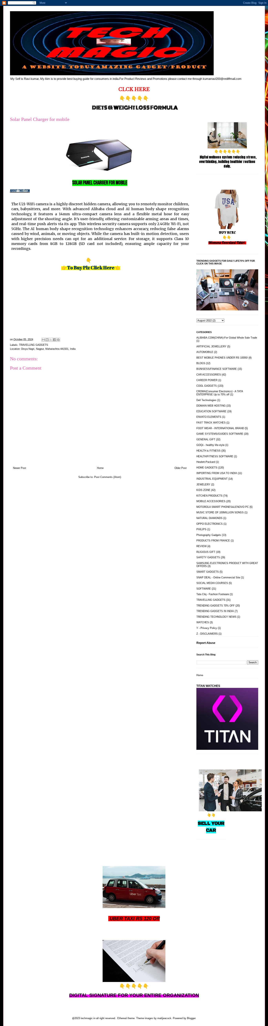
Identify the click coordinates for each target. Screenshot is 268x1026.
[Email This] (43, 340)
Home (100, 468)
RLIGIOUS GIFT (205, 551)
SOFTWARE (203, 588)
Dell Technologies (206, 400)
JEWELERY (203, 484)
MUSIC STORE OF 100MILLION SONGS (220, 512)
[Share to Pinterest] (58, 340)
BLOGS (200, 363)
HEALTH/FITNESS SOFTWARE (214, 456)
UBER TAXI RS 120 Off (135, 918)
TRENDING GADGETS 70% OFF (215, 605)
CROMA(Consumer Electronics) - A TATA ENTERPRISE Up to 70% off (219, 393)
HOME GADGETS (206, 467)
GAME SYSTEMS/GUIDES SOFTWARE (219, 433)
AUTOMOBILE (204, 352)
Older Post (180, 468)
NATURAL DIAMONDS (209, 518)
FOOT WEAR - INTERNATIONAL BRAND (220, 428)
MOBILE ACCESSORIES (210, 501)
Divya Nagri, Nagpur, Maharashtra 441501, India (48, 348)
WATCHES (202, 622)
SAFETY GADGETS (208, 557)
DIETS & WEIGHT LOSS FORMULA (135, 107)
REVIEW (201, 546)
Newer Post (19, 468)
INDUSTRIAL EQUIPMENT (212, 478)
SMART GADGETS (207, 571)
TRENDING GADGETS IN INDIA (215, 611)
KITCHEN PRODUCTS (209, 495)
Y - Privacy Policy (206, 628)
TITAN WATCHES (208, 685)
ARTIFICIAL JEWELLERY (211, 346)
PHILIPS (201, 529)
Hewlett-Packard (205, 461)
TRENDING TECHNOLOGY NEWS (216, 616)
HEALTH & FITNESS (208, 450)
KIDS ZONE (203, 490)
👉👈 (90, 267)
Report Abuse (205, 642)
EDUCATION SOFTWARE (211, 411)
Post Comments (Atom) (107, 477)
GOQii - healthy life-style (210, 445)
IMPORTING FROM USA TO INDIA (216, 473)
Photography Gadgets (208, 535)
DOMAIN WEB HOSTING (211, 405)
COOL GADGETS (206, 385)
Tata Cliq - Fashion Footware (212, 594)
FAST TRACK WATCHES (211, 422)
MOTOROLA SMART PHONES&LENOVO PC (222, 506)
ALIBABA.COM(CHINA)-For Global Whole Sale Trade (226, 337)
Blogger (191, 1018)
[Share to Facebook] (55, 340)
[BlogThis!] (47, 340)
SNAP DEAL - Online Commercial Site (218, 577)
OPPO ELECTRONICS (209, 523)
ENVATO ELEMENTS (208, 416)
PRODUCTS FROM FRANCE (213, 540)
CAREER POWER (206, 380)
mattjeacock (164, 1018)
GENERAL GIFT (205, 439)
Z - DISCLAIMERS (207, 633)
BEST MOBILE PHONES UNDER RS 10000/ (222, 357)
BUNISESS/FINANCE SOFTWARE (216, 368)
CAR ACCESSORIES (208, 374)
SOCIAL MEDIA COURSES (212, 583)
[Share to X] (51, 340)
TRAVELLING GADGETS (33, 344)
